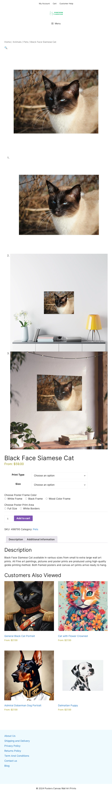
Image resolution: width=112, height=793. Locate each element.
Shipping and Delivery (17, 740)
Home (7, 42)
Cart (55, 3)
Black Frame (35, 498)
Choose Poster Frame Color (20, 495)
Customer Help (66, 3)
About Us (9, 735)
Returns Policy (12, 750)
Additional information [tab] (41, 539)
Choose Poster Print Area (19, 504)
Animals (17, 42)
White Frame (14, 498)
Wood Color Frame (59, 498)
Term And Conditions (16, 755)
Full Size (12, 508)
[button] (5, 47)
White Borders (31, 508)
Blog (6, 765)
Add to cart (23, 518)
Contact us (10, 760)
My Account (44, 3)
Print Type (18, 474)
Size (18, 483)
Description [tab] (16, 539)
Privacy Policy (12, 745)
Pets (25, 42)
